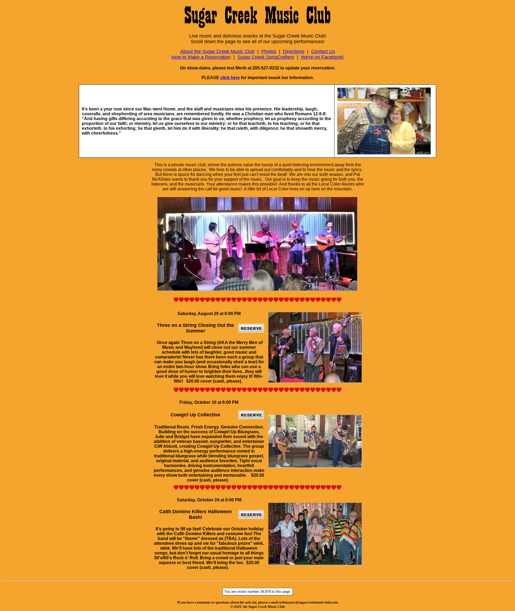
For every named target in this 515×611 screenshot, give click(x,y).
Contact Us (323, 51)
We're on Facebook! (322, 57)
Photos (268, 51)
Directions (293, 51)
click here (230, 77)
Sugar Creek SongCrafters (265, 57)
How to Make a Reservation (201, 57)
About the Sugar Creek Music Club (217, 51)
